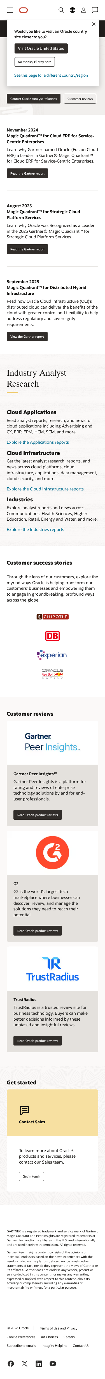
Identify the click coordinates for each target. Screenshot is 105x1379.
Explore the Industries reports (35, 529)
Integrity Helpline (54, 1345)
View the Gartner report (27, 336)
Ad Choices (49, 1337)
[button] (10, 10)
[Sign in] (83, 10)
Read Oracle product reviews (37, 815)
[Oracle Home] (23, 10)
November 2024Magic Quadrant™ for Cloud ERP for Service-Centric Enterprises (50, 135)
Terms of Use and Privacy (58, 1328)
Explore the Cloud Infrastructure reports (45, 489)
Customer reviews (80, 99)
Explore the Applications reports (38, 442)
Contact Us (81, 1345)
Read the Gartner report (27, 173)
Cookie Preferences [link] (21, 1337)
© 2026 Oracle (18, 1328)
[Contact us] (95, 10)
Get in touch (31, 1176)
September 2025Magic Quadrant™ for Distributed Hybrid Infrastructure (46, 287)
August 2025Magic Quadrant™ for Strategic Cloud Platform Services (43, 211)
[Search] (61, 10)
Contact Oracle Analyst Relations (33, 99)
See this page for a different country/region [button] (51, 75)
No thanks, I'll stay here (34, 62)
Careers (69, 1337)
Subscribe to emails (21, 1345)
